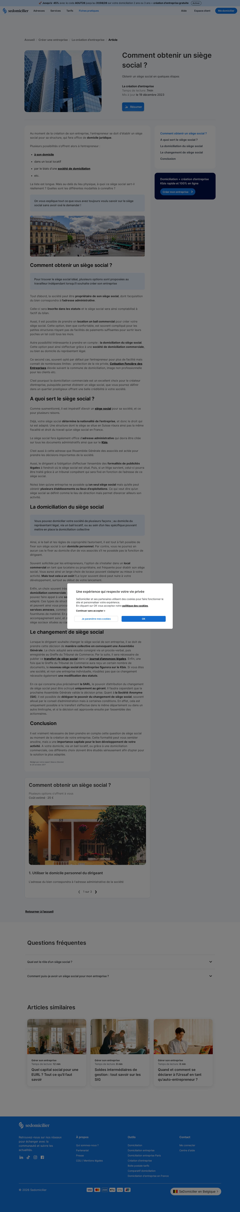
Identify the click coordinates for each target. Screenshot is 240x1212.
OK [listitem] (143, 618)
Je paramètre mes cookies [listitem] (96, 618)
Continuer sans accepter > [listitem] (90, 610)
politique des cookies (135, 605)
